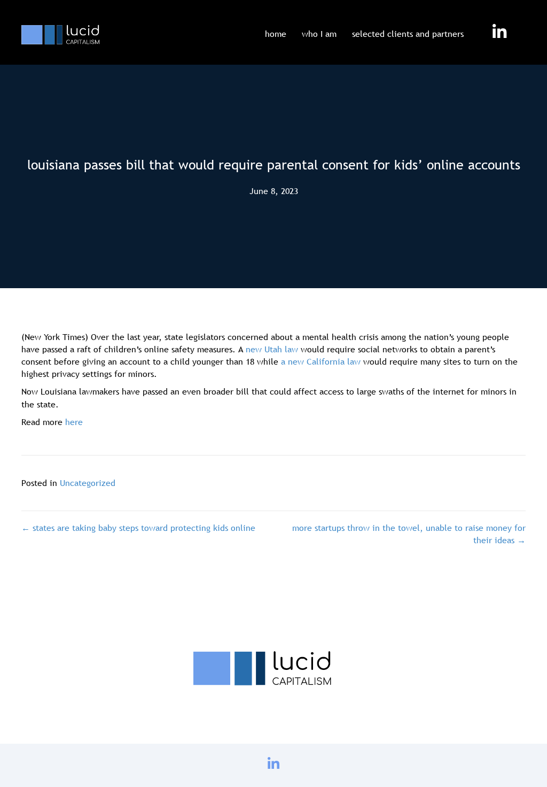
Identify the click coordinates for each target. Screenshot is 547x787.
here (74, 422)
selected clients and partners (408, 34)
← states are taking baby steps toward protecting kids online (138, 528)
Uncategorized (87, 483)
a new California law (321, 361)
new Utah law (272, 349)
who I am (319, 34)
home (275, 34)
